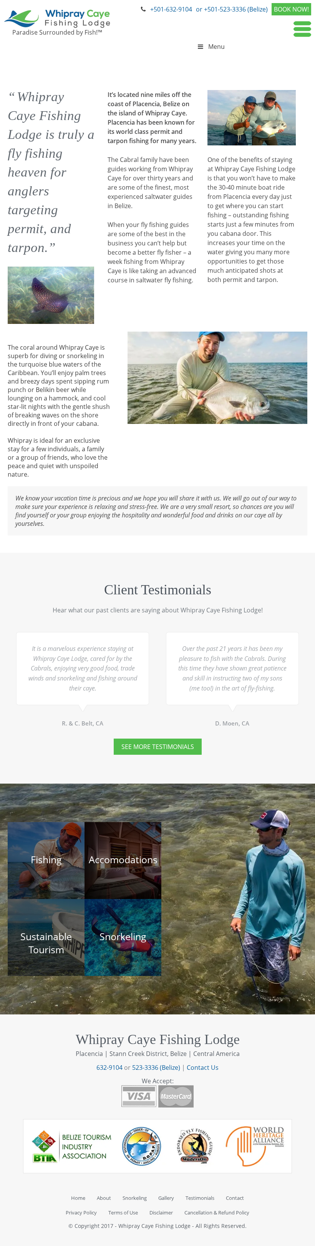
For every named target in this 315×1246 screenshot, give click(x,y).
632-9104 (109, 1067)
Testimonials (200, 1197)
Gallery (166, 1197)
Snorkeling (135, 1197)
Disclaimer (161, 1212)
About (104, 1197)
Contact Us (203, 1067)
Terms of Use (123, 1212)
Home (78, 1197)
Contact (235, 1197)
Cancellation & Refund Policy (216, 1212)
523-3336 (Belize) (156, 1067)
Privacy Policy (81, 1212)
